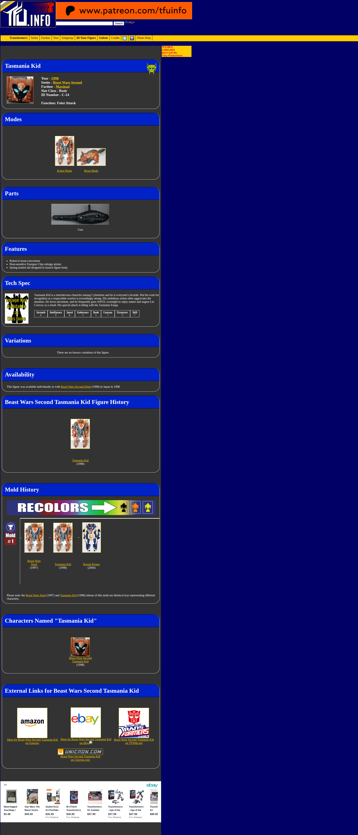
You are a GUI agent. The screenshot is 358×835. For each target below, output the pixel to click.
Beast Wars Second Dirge (76, 386)
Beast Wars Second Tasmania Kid (80, 659)
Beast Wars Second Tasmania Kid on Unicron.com (80, 758)
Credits (115, 37)
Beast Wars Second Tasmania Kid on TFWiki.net (134, 741)
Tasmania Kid (68, 595)
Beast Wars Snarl (36, 595)
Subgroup (67, 37)
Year (56, 37)
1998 (55, 78)
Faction (45, 37)
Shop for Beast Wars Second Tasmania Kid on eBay (85, 741)
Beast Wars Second (67, 82)
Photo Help (144, 37)
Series (34, 37)
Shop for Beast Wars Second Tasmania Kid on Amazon (32, 741)
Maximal (63, 87)
